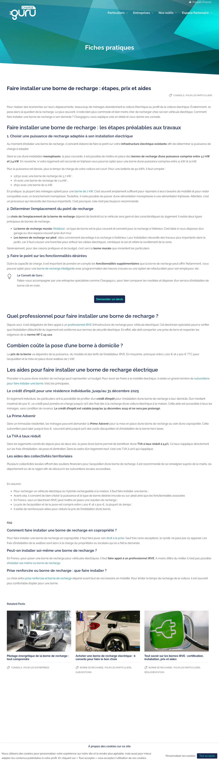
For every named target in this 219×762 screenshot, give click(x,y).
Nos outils (166, 13)
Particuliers (116, 13)
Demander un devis (109, 299)
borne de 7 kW (84, 191)
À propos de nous (17, 704)
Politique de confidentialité (146, 735)
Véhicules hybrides (58, 713)
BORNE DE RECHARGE (91, 667)
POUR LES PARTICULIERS (199, 95)
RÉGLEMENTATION (154, 672)
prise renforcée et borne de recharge (48, 578)
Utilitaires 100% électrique (62, 718)
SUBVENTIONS (84, 672)
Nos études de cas (100, 712)
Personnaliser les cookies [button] (180, 755)
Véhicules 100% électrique (63, 709)
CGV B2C (136, 721)
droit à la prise (115, 538)
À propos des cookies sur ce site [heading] (109, 746)
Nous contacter (15, 722)
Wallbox (59, 228)
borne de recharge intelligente (56, 268)
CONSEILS (178, 95)
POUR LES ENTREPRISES (36, 667)
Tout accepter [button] (207, 755)
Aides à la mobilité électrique (64, 722)
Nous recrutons (15, 718)
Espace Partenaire (195, 13)
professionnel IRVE (80, 324)
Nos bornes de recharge (61, 704)
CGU (133, 728)
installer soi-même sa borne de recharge (34, 563)
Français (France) (201, 2)
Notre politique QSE (101, 708)
